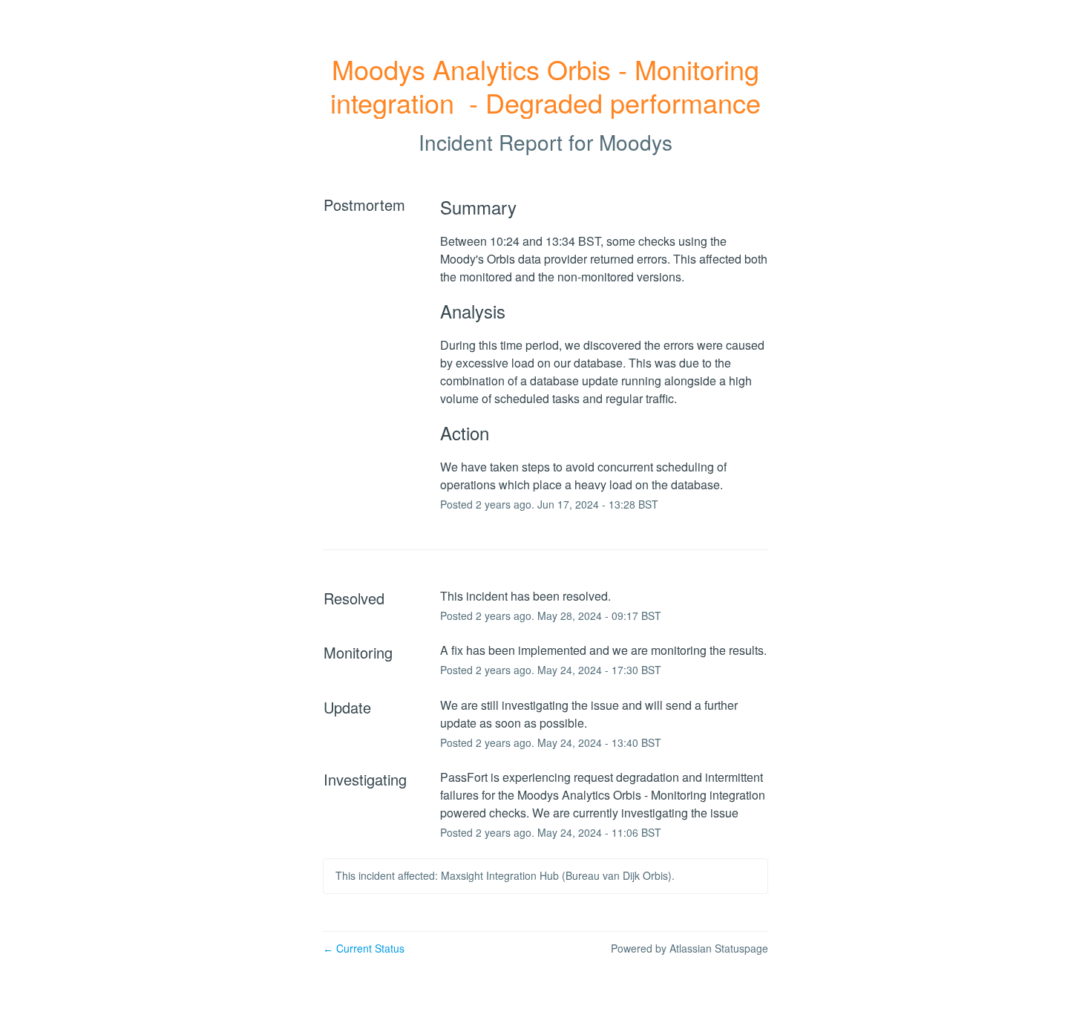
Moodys (635, 142)
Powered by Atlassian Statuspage (689, 948)
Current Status (363, 948)
